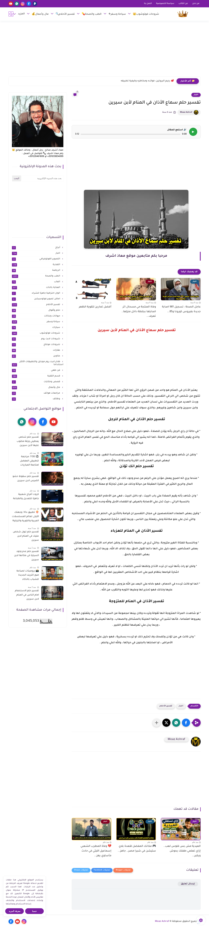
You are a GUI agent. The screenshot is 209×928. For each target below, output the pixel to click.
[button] (186, 723)
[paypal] (35, 3)
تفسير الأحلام (166, 706)
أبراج (37, 247)
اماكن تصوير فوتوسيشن (37, 299)
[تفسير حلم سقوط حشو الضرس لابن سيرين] (52, 479)
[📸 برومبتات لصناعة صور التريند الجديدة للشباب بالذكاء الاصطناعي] (52, 573)
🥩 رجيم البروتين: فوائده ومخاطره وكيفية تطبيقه (147, 81)
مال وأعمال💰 (40, 14)
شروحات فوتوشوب (37, 333)
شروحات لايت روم (37, 339)
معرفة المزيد (14, 911)
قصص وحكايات (37, 381)
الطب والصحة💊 (92, 14)
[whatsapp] (17, 3)
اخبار (196, 95)
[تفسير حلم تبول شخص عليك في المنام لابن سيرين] (52, 534)
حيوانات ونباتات (37, 316)
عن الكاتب (183, 3)
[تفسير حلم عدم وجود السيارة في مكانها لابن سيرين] (52, 554)
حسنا (34, 911)
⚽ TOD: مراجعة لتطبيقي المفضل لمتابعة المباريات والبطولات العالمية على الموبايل (26, 462)
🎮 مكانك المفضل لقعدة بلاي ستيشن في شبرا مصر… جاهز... (137, 848)
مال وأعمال (37, 387)
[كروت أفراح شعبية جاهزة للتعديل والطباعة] (52, 496)
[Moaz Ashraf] (182, 14)
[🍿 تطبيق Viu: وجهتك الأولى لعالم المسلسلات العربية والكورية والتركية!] (52, 514)
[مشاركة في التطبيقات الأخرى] (157, 723)
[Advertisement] (104, 50)
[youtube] (10, 3)
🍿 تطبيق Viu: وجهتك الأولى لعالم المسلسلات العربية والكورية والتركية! (25, 516)
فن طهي (37, 370)
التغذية (37, 264)
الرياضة (37, 270)
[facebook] (29, 3)
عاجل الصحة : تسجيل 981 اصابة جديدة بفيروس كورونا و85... (181, 309)
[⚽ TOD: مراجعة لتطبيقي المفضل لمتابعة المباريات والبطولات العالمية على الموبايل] (52, 459)
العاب (37, 282)
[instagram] (23, 3)
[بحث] (10, 14)
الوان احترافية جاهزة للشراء (37, 293)
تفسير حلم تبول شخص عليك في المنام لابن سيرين (26, 536)
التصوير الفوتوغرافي (37, 259)
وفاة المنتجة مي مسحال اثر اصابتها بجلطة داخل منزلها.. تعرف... (138, 311)
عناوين (37, 356)
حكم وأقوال (37, 310)
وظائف (37, 399)
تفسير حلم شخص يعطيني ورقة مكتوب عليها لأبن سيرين (28, 441)
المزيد (21, 14)
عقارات (37, 350)
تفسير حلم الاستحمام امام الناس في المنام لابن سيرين (27, 595)
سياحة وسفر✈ (117, 14)
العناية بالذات (37, 287)
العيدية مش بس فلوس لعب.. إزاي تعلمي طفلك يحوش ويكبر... (182, 851)
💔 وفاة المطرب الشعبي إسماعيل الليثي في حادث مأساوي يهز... (95, 851)
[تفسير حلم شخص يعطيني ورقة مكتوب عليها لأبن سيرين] (52, 439)
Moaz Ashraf (186, 112)
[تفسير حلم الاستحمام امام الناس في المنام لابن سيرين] (52, 593)
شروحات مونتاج (37, 344)
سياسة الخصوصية (165, 3)
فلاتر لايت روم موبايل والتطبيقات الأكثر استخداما (38, 363)
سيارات (37, 327)
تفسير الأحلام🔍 (65, 14)
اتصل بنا (148, 3)
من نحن (195, 3)
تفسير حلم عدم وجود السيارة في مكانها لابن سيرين (26, 555)
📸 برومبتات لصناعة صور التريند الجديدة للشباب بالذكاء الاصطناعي (27, 576)
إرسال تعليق (188, 884)
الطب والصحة (37, 276)
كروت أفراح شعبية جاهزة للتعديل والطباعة (26, 496)
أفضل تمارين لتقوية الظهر (95, 306)
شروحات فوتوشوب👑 (146, 14)
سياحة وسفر (37, 321)
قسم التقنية (37, 376)
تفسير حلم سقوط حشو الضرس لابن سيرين (26, 478)
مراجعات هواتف (37, 393)
